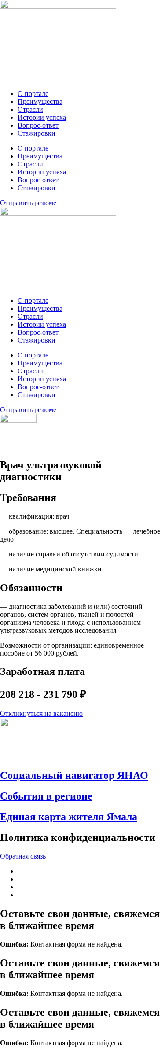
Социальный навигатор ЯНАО (74, 775)
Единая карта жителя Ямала (68, 816)
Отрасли (30, 109)
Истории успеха (42, 117)
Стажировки (36, 133)
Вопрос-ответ (38, 125)
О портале (33, 93)
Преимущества (40, 101)
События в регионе (46, 796)
